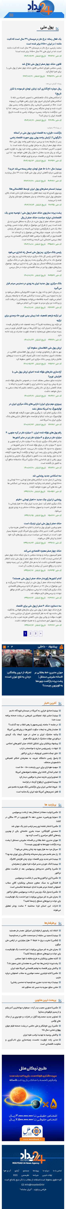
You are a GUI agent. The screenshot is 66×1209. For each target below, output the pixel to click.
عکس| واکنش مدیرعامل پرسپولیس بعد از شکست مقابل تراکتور (33, 871)
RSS (15, 1175)
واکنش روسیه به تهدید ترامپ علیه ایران (40, 1035)
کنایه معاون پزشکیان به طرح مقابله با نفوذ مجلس (36, 958)
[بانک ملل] (33, 1098)
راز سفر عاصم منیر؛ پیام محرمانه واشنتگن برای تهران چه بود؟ (32, 854)
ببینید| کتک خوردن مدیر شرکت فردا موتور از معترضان (35, 864)
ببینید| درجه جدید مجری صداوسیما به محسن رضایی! (34, 982)
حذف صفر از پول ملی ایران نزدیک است (42, 524)
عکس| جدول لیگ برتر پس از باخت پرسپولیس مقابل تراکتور (32, 892)
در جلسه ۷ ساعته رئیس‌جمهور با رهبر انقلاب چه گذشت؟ (33, 725)
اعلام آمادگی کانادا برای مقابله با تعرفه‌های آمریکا (37, 772)
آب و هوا (7, 1171)
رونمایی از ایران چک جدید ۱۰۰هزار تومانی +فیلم (38, 500)
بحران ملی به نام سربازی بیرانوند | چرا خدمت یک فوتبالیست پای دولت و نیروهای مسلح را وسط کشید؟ (33, 899)
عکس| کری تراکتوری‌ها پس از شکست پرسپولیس (36, 878)
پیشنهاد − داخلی (47, 646)
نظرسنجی (25, 1175)
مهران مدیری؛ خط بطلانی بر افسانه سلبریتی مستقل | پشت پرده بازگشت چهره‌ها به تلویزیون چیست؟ (49, 679)
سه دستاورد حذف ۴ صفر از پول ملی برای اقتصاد (38, 606)
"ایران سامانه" (26, 1189)
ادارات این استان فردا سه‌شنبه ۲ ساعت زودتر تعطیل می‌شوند (33, 908)
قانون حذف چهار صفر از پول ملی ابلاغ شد (41, 64)
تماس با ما (57, 1171)
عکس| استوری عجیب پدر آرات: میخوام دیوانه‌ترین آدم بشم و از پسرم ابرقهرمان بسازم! (33, 1010)
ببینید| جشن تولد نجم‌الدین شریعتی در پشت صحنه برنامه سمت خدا (33, 718)
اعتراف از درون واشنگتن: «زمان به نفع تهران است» (18, 674)
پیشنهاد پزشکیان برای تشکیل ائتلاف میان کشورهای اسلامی (32, 743)
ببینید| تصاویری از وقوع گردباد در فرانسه (40, 782)
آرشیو (17, 1171)
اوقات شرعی (47, 1175)
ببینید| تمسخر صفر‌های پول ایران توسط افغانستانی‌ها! (35, 189)
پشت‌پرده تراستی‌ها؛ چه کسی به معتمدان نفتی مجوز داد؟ (32, 963)
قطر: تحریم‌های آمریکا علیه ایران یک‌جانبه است (37, 792)
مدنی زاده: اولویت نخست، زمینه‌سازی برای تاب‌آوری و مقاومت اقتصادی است (33, 1042)
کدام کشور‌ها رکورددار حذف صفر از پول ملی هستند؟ (37, 579)
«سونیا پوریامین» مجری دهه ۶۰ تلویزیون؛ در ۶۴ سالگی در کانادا (33, 819)
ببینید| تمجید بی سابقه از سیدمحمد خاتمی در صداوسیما (33, 935)
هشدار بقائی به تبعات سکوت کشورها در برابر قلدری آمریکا (32, 729)
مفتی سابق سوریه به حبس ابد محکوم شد (40, 987)
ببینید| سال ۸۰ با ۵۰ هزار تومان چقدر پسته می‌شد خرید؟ (34, 169)
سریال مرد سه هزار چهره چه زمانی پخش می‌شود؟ (36, 849)
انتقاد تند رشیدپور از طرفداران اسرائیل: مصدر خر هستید (33, 930)
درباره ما (46, 1171)
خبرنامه (35, 1175)
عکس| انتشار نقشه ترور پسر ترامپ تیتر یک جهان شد (34, 826)
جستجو (26, 1171)
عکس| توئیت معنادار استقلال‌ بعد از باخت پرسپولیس (35, 812)
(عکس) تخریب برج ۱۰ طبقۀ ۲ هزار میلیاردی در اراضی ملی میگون (33, 942)
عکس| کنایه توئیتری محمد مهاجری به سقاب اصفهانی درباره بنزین (33, 975)
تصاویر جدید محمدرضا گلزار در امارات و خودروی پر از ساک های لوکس (33, 1019)
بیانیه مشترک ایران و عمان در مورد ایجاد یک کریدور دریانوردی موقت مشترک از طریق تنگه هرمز (33, 736)
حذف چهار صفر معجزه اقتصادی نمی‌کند (42, 551)
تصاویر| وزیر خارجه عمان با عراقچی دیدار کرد (38, 777)
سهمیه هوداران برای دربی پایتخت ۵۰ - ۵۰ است (37, 767)
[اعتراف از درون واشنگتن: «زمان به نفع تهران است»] (17, 658)
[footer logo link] (30, 1159)
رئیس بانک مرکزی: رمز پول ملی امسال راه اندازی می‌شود (34, 252)
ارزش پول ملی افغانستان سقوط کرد (44, 348)
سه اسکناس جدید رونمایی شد (47, 476)
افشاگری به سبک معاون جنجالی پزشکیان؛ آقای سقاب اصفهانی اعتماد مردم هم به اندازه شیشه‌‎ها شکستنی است (33, 885)
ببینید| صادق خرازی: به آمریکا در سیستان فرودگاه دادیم (33, 711)
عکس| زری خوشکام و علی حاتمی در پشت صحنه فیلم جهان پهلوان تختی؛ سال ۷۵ (33, 1028)
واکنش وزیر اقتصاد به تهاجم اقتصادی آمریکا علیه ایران (34, 968)
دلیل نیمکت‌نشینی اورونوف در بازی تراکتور (39, 753)
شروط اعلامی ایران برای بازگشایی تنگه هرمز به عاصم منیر (33, 787)
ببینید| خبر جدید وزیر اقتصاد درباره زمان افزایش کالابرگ (34, 859)
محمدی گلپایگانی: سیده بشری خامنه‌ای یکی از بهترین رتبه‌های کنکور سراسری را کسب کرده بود (33, 833)
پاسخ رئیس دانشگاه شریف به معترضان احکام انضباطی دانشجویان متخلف (33, 760)
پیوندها (36, 1171)
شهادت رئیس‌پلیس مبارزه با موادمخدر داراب (38, 748)
